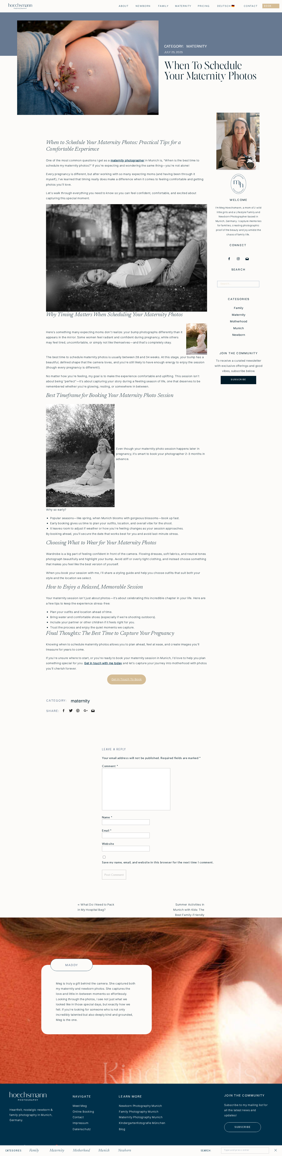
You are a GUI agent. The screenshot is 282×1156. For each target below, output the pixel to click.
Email (107, 830)
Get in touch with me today (103, 663)
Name (107, 817)
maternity (196, 46)
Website (108, 843)
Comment (110, 766)
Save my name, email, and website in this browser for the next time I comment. (158, 862)
